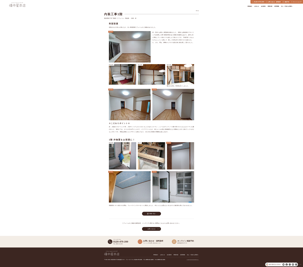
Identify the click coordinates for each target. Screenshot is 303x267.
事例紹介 (250, 6)
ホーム (197, 10)
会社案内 (263, 6)
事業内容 (270, 6)
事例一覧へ (152, 213)
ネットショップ (297, 1)
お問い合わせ (152, 229)
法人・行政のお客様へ (287, 6)
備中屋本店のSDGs (275, 264)
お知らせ (256, 6)
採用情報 (276, 6)
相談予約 (287, 1)
